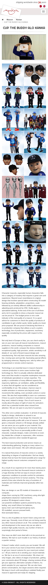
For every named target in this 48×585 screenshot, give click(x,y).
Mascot (10, 20)
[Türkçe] (40, 6)
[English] (44, 6)
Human (19, 20)
